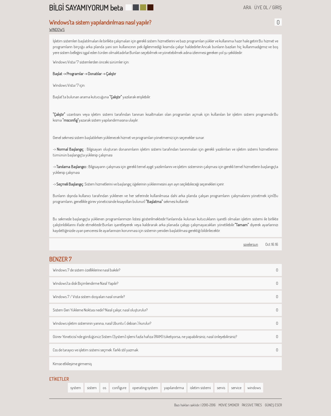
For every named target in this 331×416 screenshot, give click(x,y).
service (236, 387)
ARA (247, 7)
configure (119, 387)
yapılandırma (174, 387)
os (104, 387)
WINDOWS (57, 29)
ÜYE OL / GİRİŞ (268, 7)
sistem (92, 387)
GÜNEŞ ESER (273, 405)
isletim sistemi (200, 387)
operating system (145, 387)
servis (221, 387)
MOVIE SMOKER (229, 405)
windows (254, 387)
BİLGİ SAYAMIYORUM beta (86, 7)
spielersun (250, 244)
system (75, 387)
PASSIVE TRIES (252, 405)
